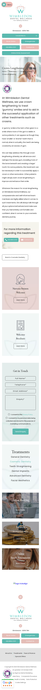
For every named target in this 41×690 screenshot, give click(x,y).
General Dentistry (20, 457)
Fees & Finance (29, 653)
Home (4, 71)
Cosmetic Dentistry (25, 71)
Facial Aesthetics (20, 480)
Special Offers (20, 656)
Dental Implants (20, 471)
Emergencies (30, 41)
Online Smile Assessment (20, 53)
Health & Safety (19, 679)
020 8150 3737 (11, 47)
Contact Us (30, 47)
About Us (8, 653)
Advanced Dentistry (20, 475)
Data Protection (31, 679)
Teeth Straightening (20, 466)
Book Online (10, 41)
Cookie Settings (20, 682)
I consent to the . (22, 414)
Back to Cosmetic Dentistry (15, 257)
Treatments (12, 71)
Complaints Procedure (29, 676)
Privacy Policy (28, 414)
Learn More (20, 300)
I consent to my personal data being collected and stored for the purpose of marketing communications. (20, 421)
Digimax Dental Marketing (23, 673)
